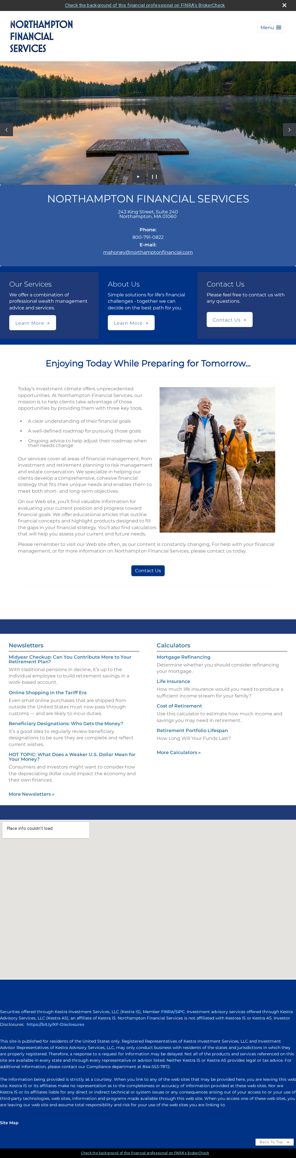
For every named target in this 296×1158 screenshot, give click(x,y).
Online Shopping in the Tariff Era (48, 692)
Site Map (9, 1122)
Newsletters (26, 645)
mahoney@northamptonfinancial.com (148, 252)
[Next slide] (289, 129)
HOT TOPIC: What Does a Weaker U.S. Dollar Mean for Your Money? (72, 757)
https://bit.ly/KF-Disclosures (55, 1024)
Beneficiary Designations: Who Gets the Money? (66, 723)
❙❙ (154, 176)
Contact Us (148, 570)
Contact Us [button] (227, 320)
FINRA (167, 1011)
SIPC (180, 1011)
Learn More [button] (29, 323)
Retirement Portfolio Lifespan (192, 730)
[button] (270, 28)
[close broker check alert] (284, 5)
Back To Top (272, 1142)
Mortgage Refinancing (183, 657)
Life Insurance (173, 681)
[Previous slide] (6, 129)
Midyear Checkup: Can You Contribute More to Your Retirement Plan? (70, 659)
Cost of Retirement (179, 706)
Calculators (173, 645)
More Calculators (179, 752)
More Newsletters (32, 794)
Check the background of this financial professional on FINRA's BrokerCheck (145, 5)
